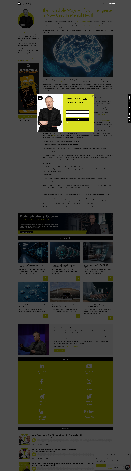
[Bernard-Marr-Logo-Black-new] (25, 3)
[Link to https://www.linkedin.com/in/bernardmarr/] (129, 104)
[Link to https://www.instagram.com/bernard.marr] (129, 114)
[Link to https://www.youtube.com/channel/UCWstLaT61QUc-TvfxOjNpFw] (129, 117)
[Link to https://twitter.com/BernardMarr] (129, 107)
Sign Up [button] (77, 119)
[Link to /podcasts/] (129, 121)
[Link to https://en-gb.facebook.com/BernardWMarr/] (129, 111)
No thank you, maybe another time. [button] (74, 122)
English (111, 3)
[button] (93, 96)
